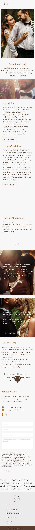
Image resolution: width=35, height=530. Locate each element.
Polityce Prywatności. (7, 466)
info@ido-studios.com (16, 513)
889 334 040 (13, 509)
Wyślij (7, 471)
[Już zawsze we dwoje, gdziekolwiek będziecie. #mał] (17, 484)
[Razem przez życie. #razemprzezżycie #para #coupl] (29, 484)
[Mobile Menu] (29, 4)
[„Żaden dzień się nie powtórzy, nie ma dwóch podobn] (5, 484)
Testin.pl (24, 528)
